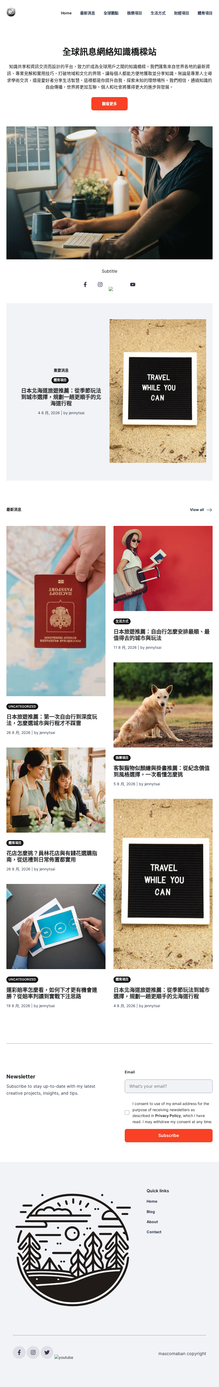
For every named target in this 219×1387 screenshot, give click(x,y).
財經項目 (181, 13)
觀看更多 (109, 103)
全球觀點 (111, 13)
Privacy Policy (168, 1115)
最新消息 (87, 13)
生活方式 (158, 13)
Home (66, 13)
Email (130, 1072)
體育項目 (205, 13)
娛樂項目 (134, 13)
